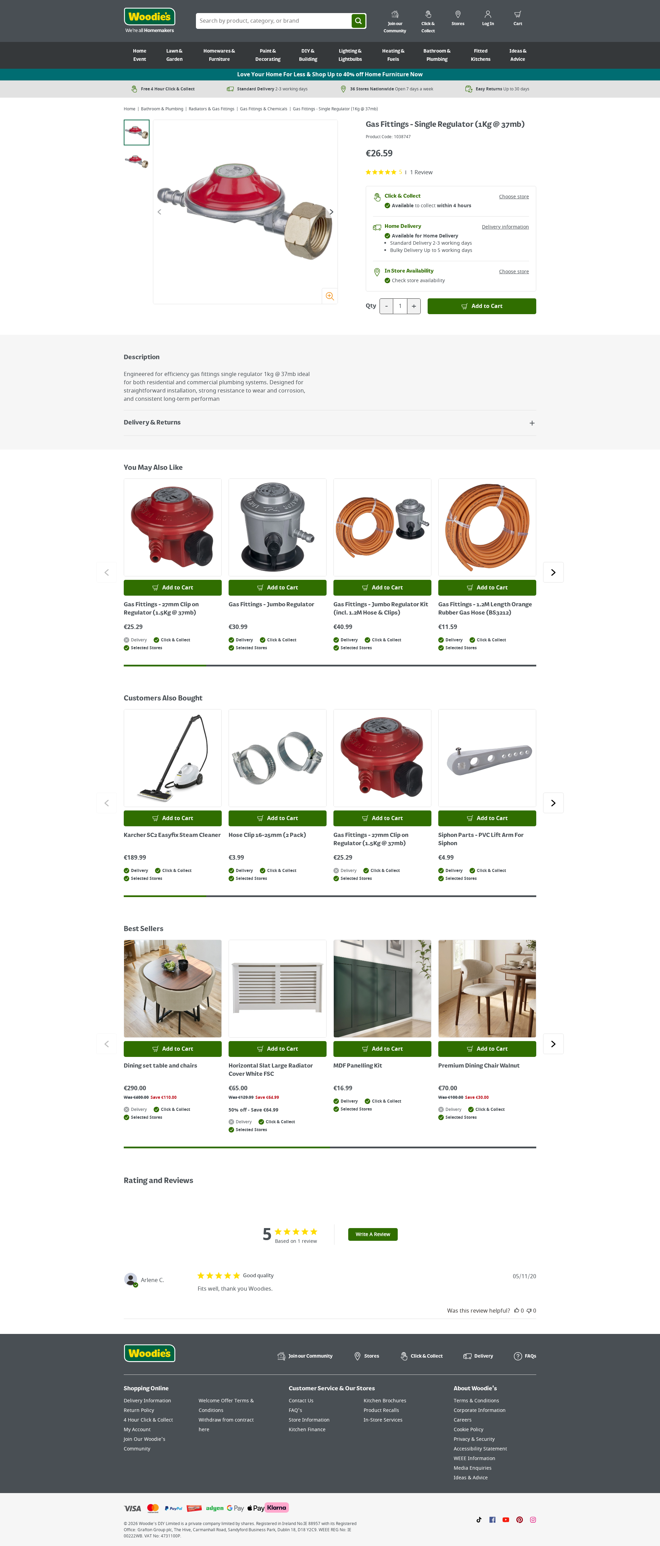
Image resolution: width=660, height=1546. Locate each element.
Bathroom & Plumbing (437, 55)
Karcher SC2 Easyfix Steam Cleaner (172, 835)
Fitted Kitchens (481, 55)
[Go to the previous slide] (159, 212)
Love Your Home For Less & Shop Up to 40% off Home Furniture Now (330, 74)
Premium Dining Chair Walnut (479, 1066)
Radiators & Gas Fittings (211, 109)
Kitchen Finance (307, 1429)
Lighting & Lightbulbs (350, 55)
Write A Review (373, 1234)
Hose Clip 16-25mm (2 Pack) (267, 835)
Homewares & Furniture (219, 55)
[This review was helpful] (516, 1311)
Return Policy (139, 1410)
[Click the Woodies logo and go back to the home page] (149, 21)
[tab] (137, 132)
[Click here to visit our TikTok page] (479, 1519)
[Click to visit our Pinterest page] (519, 1519)
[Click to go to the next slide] (553, 572)
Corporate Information (480, 1410)
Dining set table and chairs (160, 1066)
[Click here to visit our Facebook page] (492, 1519)
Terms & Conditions (476, 1400)
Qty (371, 306)
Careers (463, 1420)
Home (129, 109)
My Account (137, 1429)
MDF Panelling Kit (357, 1066)
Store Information (309, 1420)
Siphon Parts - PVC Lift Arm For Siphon (481, 839)
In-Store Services (383, 1420)
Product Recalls (381, 1410)
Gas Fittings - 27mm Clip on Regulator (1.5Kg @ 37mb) (161, 609)
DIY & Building (308, 55)
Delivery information (505, 227)
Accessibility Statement (480, 1449)
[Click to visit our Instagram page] (533, 1519)
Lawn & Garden (174, 55)
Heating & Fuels (393, 55)
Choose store (514, 196)
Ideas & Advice (518, 55)
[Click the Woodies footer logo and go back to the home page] (149, 1357)
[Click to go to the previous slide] (106, 572)
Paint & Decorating (267, 55)
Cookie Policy (468, 1429)
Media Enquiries (473, 1468)
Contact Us (301, 1400)
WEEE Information (474, 1458)
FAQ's (295, 1410)
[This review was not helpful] (529, 1311)
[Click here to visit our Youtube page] (506, 1519)
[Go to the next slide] (332, 212)
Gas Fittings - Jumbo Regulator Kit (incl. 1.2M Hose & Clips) (380, 609)
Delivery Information (147, 1400)
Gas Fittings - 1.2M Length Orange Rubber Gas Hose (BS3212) (485, 609)
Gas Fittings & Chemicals (263, 109)
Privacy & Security (474, 1439)
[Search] (358, 21)
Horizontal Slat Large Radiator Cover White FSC (271, 1070)
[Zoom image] (330, 296)
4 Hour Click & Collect (148, 1420)
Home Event (139, 55)
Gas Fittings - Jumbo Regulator (271, 604)
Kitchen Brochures (385, 1400)
